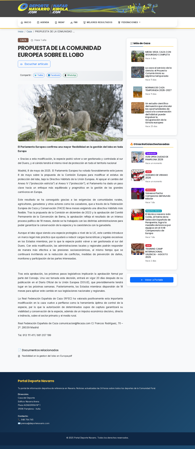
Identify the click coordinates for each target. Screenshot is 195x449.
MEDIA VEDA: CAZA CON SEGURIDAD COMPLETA (158, 53)
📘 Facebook (54, 75)
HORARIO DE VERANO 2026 (156, 176)
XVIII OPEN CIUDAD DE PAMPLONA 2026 (156, 158)
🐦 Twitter (38, 75)
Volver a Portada (153, 279)
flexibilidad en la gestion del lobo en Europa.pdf (46, 355)
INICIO (27, 22)
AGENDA (44, 22)
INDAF (61, 22)
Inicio (20, 31)
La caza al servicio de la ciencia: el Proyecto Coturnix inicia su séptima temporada (158, 72)
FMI (76, 22)
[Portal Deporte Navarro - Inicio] (88, 8)
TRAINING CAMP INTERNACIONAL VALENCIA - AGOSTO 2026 (156, 253)
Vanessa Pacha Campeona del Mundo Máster (157, 196)
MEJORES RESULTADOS (99, 22)
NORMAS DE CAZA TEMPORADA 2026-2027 (158, 89)
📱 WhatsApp (70, 75)
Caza (29, 31)
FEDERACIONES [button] (130, 22)
